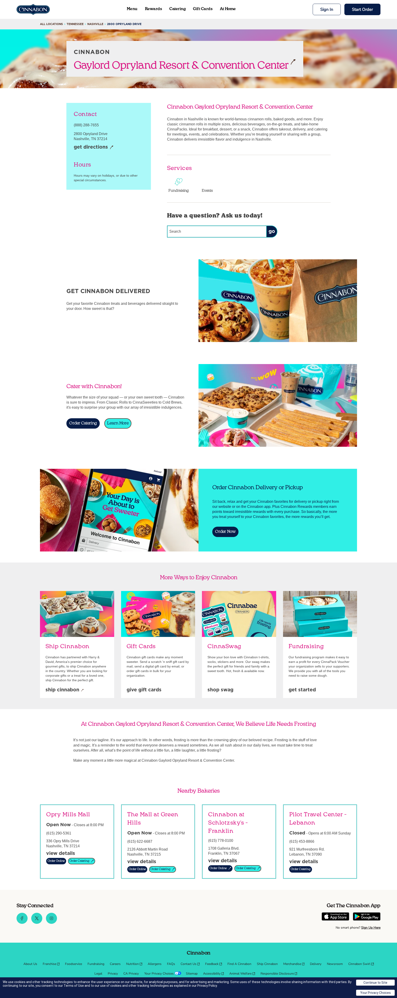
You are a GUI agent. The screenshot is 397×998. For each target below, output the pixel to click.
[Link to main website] (33, 9)
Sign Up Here (370, 927)
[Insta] (51, 922)
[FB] (22, 922)
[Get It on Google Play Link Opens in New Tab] (366, 917)
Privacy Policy (207, 985)
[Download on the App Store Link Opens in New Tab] (335, 917)
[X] (36, 922)
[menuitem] (30, 964)
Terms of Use (74, 985)
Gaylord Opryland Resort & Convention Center (181, 65)
